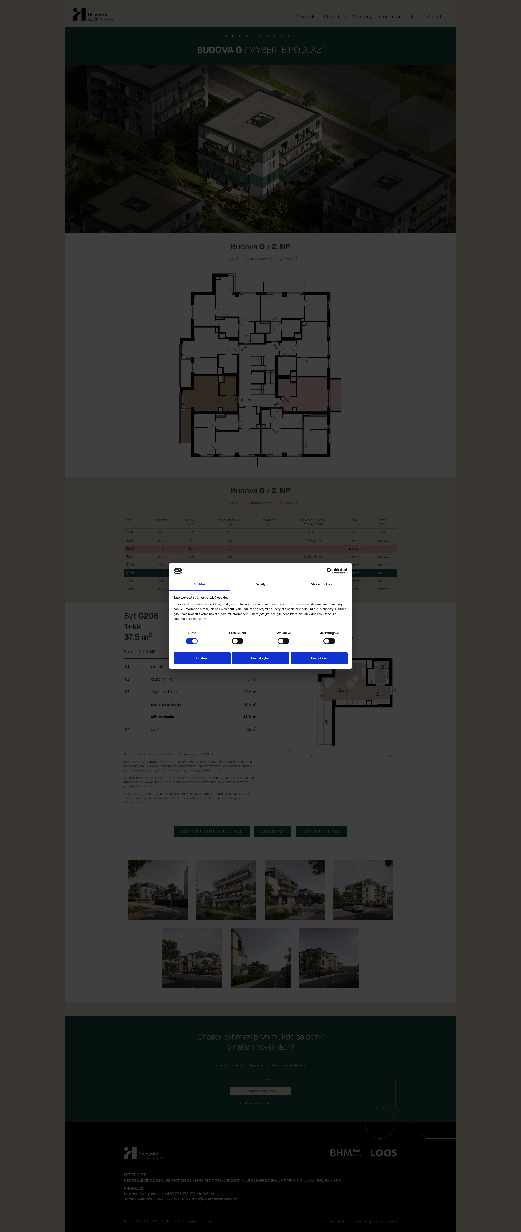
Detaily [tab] (261, 584)
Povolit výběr (260, 658)
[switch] (237, 641)
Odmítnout (202, 658)
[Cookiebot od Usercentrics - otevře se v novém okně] (330, 571)
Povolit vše (319, 658)
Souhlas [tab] (199, 584)
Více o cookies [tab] (321, 584)
